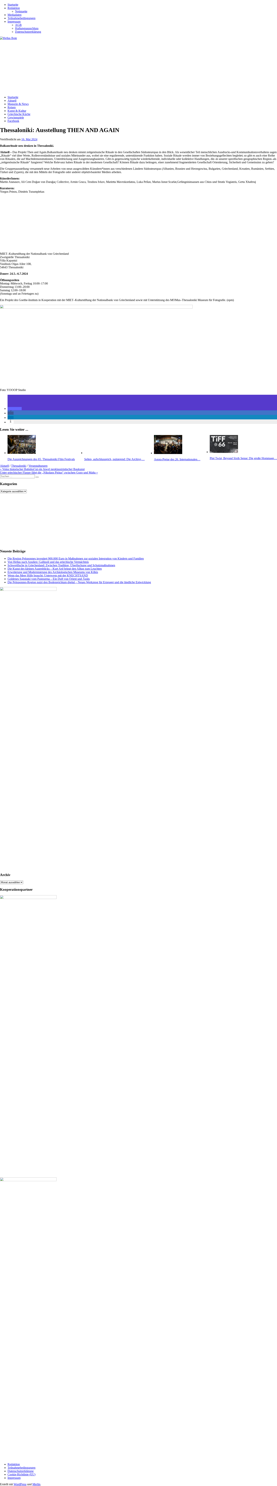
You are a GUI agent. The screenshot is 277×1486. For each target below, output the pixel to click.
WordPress (20, 1484)
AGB (18, 25)
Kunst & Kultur (17, 110)
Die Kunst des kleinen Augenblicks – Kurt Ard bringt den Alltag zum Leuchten (55, 568)
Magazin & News (18, 104)
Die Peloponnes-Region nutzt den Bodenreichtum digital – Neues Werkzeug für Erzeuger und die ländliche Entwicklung (79, 582)
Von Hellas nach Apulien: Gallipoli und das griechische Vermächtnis (48, 562)
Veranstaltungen (37, 465)
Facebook (13, 120)
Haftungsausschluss (26, 28)
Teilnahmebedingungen (21, 18)
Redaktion (14, 8)
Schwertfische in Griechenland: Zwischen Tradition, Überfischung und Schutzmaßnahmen (61, 565)
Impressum (14, 21)
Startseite (13, 4)
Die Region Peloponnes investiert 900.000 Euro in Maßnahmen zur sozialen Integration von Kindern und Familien (76, 558)
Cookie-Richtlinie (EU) (21, 1474)
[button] (15, 408)
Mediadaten (14, 14)
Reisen (12, 107)
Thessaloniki (18, 465)
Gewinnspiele (16, 117)
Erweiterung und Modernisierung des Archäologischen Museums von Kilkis (53, 572)
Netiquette (21, 11)
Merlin (36, 1484)
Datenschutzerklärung (28, 31)
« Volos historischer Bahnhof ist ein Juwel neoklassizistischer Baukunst (42, 469)
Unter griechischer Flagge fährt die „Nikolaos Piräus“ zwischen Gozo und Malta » (49, 472)
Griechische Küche (19, 114)
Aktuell (12, 100)
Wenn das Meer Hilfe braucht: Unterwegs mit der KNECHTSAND (48, 575)
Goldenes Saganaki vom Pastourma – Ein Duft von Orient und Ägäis (49, 578)
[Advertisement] (113, 66)
